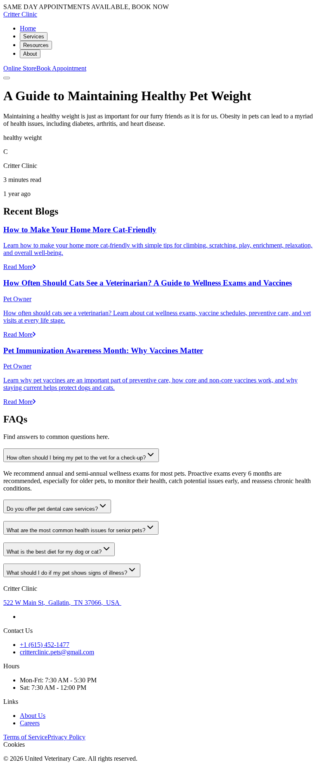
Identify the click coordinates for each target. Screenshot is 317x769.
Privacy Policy (66, 737)
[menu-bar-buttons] (6, 78)
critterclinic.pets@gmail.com (57, 652)
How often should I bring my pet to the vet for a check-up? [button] (76, 458)
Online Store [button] (19, 68)
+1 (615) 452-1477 (44, 644)
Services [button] (33, 36)
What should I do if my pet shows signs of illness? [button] (67, 573)
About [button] (30, 54)
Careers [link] (30, 723)
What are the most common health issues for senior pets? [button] (76, 530)
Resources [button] (36, 45)
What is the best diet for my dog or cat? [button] (54, 552)
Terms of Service (25, 737)
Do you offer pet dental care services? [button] (52, 509)
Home (28, 28)
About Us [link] (32, 715)
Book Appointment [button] (61, 68)
